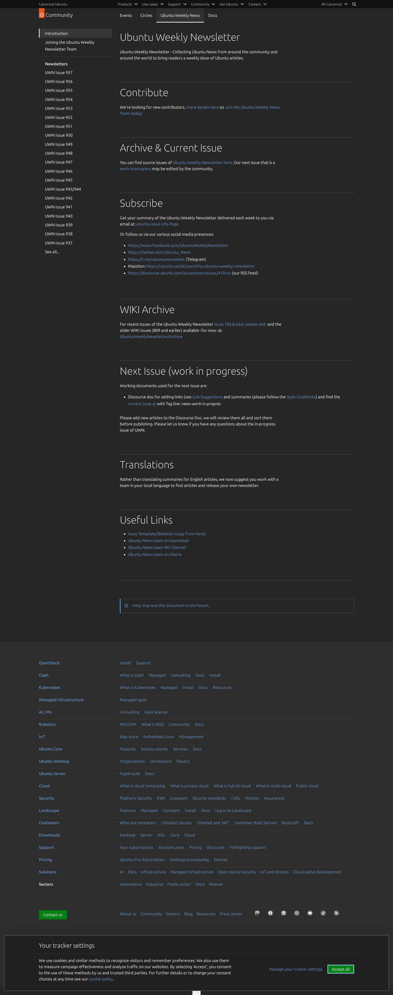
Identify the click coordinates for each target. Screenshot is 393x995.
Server (146, 835)
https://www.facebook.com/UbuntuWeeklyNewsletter (178, 245)
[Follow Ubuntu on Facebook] (272, 914)
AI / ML (45, 712)
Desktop (128, 835)
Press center (231, 913)
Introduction (56, 33)
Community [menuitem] (200, 4)
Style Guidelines (301, 396)
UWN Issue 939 (59, 225)
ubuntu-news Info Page (157, 224)
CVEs (235, 798)
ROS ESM (128, 724)
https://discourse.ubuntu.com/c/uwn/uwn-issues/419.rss (179, 273)
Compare (171, 810)
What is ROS (152, 724)
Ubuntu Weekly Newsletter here (202, 162)
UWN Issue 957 (59, 72)
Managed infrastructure (61, 699)
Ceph (43, 675)
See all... (52, 251)
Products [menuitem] (125, 4)
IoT (42, 736)
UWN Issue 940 (59, 216)
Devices (221, 859)
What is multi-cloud (273, 785)
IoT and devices (274, 872)
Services (180, 749)
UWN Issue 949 (59, 144)
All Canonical (331, 4)
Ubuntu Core (50, 749)
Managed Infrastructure (192, 872)
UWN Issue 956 (59, 81)
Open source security (237, 872)
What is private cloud (189, 785)
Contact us (53, 914)
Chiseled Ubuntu (176, 822)
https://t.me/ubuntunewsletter (156, 259)
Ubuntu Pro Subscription (142, 859)
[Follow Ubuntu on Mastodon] (258, 914)
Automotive (131, 884)
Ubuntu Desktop (54, 761)
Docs (212, 15)
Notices (252, 798)
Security (46, 798)
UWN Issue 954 (59, 99)
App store (129, 736)
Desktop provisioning (189, 859)
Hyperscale (130, 773)
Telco (200, 884)
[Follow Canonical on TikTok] (324, 914)
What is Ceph (132, 675)
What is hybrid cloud (232, 785)
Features (128, 749)
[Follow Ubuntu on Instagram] (298, 914)
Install (125, 662)
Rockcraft (290, 822)
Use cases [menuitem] (150, 4)
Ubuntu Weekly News (180, 15)
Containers (49, 822)
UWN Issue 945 (59, 180)
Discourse (215, 847)
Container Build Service (255, 822)
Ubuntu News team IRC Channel (157, 547)
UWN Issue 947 (59, 162)
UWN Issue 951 (59, 126)
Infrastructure (153, 872)
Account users (171, 847)
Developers (160, 761)
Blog (188, 913)
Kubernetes (49, 687)
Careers (173, 913)
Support (143, 662)
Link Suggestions (207, 396)
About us (128, 913)
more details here (202, 107)
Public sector (179, 884)
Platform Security (136, 798)
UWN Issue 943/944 (63, 189)
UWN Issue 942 (59, 198)
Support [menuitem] (174, 4)
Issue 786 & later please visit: (240, 324)
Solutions (47, 872)
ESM (161, 798)
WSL (161, 835)
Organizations (132, 761)
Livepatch (178, 798)
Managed (157, 675)
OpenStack (49, 662)
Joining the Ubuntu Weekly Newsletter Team (69, 45)
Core (174, 835)
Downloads (49, 835)
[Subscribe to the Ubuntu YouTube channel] (311, 914)
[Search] (354, 4)
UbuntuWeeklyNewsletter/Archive (151, 336)
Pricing (195, 847)
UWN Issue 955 (59, 90)
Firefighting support (247, 847)
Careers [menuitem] (254, 4)
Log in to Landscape (233, 810)
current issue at (142, 403)
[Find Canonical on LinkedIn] (285, 914)
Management (191, 736)
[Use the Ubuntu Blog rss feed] (338, 914)
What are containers (138, 822)
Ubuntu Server (52, 773)
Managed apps (133, 699)
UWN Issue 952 (59, 117)
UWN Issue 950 (59, 135)
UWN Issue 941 (59, 207)
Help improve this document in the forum (170, 605)
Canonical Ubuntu (53, 4)
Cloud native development (317, 872)
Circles (146, 15)
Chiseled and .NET (213, 822)
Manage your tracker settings (295, 969)
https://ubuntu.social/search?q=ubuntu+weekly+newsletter (200, 266)
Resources (222, 687)
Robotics (47, 724)
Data (132, 872)
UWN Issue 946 (59, 171)
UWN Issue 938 (59, 233)
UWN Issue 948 (59, 153)
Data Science (155, 712)
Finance (216, 884)
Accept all (341, 969)
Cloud (44, 785)
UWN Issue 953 (59, 108)
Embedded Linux (158, 736)
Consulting (180, 675)
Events (126, 15)
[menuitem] (334, 4)
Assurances (274, 798)
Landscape (49, 810)
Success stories (154, 749)
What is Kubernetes (138, 687)
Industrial (154, 884)
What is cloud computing (142, 785)
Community (179, 724)
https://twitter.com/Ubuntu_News (159, 252)
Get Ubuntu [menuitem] (228, 4)
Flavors (183, 761)
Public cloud (307, 785)
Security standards (209, 798)
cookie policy (101, 979)
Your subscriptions (137, 847)
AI (122, 872)
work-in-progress (135, 168)
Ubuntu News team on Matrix (155, 554)
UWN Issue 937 (59, 242)
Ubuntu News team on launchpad (158, 540)
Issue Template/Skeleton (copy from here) (167, 533)
